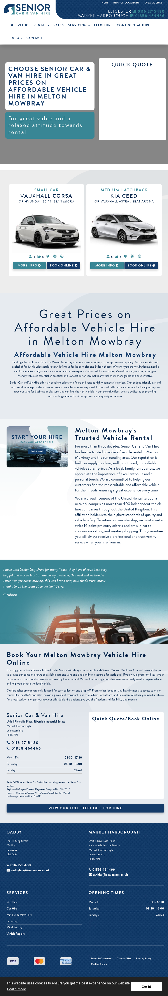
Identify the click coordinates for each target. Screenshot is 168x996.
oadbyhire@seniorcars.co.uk (30, 870)
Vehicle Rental (32, 25)
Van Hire (12, 902)
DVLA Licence (153, 2)
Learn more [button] (16, 989)
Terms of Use (124, 958)
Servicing (78, 25)
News (105, 2)
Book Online (62, 265)
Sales (59, 25)
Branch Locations (126, 2)
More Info (28, 265)
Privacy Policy (144, 958)
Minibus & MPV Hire (19, 915)
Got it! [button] (146, 986)
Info (15, 38)
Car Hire (12, 908)
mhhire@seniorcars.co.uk (110, 874)
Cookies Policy (99, 964)
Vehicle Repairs (16, 934)
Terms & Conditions (102, 958)
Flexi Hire (103, 25)
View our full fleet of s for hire (85, 808)
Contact (34, 38)
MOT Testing (14, 927)
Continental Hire (133, 25)
